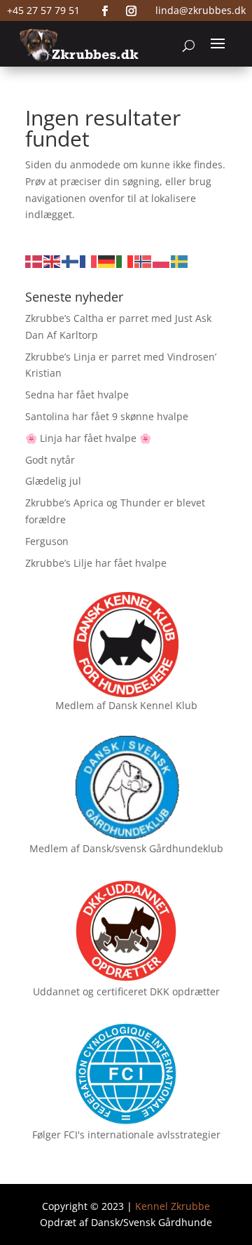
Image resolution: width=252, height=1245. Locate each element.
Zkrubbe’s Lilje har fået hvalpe (96, 563)
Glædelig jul (53, 480)
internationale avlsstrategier (154, 1134)
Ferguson (47, 541)
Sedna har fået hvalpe (77, 394)
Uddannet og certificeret (90, 991)
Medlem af (80, 705)
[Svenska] (180, 260)
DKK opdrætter (185, 991)
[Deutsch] (107, 260)
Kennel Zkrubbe (172, 1206)
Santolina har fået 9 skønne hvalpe (106, 416)
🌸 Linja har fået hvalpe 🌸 (88, 438)
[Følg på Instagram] (131, 11)
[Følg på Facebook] (104, 11)
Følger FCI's (58, 1134)
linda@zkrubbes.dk (200, 10)
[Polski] (162, 260)
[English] (52, 260)
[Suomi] (71, 260)
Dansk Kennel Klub (152, 705)
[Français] (89, 260)
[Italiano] (125, 260)
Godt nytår (50, 459)
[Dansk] (34, 260)
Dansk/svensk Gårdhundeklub (153, 848)
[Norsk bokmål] (143, 260)
